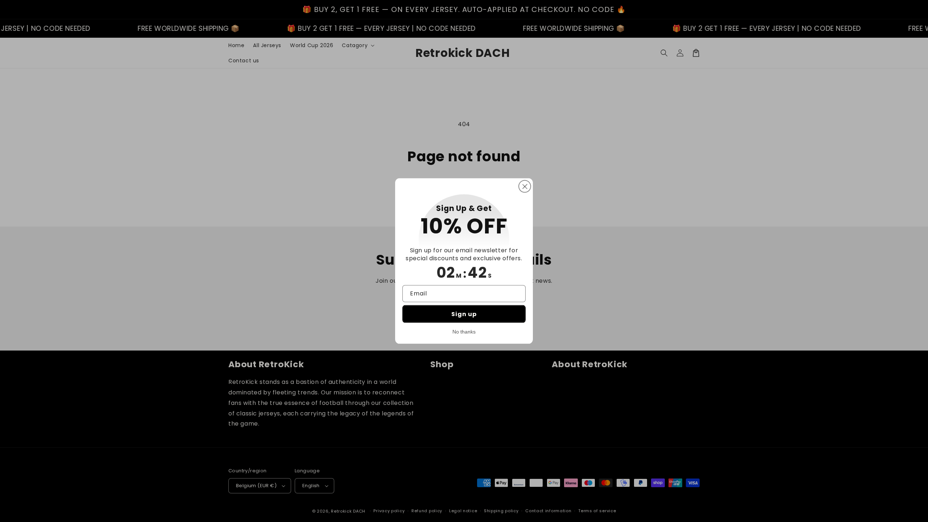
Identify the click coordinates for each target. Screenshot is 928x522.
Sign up (464, 314)
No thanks (464, 331)
